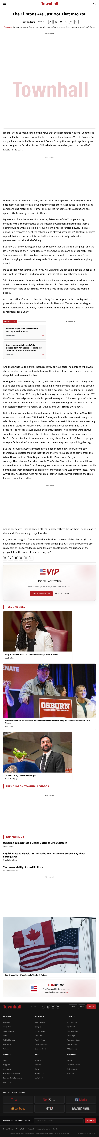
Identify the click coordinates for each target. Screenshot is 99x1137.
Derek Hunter (71, 1027)
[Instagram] (48, 1007)
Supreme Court (40, 1049)
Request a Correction (43, 1129)
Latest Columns (8, 1031)
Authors (6, 1049)
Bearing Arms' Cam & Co (11, 1073)
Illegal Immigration (41, 1044)
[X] (43, 1007)
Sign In (73, 1006)
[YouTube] (58, 1007)
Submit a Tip (39, 1073)
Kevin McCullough (11, 779)
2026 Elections (40, 1022)
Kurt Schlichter (72, 1022)
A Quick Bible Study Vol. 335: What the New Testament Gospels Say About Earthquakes (44, 855)
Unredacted (7, 1069)
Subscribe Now (62, 593)
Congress (38, 1027)
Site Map (55, 1129)
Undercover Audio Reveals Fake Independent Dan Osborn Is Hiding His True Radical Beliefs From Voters (47, 722)
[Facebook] (53, 1007)
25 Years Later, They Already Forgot (20, 775)
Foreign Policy (40, 1040)
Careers (37, 1069)
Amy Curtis (9, 726)
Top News (6, 1022)
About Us (38, 1060)
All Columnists (72, 1049)
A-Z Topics (39, 1016)
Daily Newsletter (72, 1069)
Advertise (38, 1065)
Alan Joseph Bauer (73, 1040)
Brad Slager (71, 1036)
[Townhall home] (12, 1006)
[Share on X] (50, 22)
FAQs (82, 1006)
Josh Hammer (72, 1044)
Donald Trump (40, 1031)
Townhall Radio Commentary (13, 1078)
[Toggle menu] (4, 3)
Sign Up (90, 1120)
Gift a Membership (73, 1065)
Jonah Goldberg (27, 21)
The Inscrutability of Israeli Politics (23, 867)
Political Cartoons (9, 1040)
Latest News (7, 1027)
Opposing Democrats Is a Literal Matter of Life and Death (35, 843)
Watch (5, 1036)
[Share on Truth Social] (55, 22)
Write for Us (39, 1078)
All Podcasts (7, 1082)
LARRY (5, 1060)
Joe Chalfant (9, 658)
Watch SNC (71, 1073)
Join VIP (91, 1006)
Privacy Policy (20, 1129)
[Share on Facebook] (61, 22)
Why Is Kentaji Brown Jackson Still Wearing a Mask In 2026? (31, 654)
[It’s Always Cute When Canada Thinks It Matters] (49, 944)
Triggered (6, 1065)
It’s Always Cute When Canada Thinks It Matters (26, 975)
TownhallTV (7, 1044)
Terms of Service (8, 1129)
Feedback (31, 1129)
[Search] (94, 3)
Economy (38, 1036)
